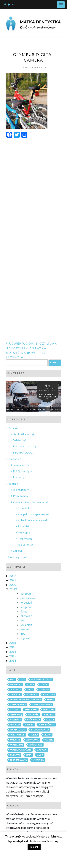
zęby (40, 754)
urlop (47, 734)
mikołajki (31, 709)
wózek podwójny (20, 749)
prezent (49, 714)
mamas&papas (18, 704)
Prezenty (18, 477)
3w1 (22, 679)
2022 (12, 575)
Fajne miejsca (21, 465)
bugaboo (16, 684)
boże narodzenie (41, 679)
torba (34, 734)
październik (27, 598)
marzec (25, 629)
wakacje (15, 739)
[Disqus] (33, 187)
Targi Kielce (17, 734)
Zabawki (18, 550)
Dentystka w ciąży (24, 434)
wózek (48, 739)
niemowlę (16, 714)
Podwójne (24, 532)
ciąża (30, 684)
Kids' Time (49, 694)
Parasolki (23, 526)
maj (22, 620)
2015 (12, 656)
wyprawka (32, 739)
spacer (29, 724)
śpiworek (38, 759)
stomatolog (17, 729)
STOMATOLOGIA (24, 452)
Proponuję (14, 458)
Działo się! (19, 440)
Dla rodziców (21, 489)
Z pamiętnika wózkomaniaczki (31, 502)
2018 (12, 642)
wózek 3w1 (35, 744)
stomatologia (40, 729)
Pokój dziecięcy (22, 471)
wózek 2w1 (16, 744)
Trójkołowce (25, 544)
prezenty (15, 719)
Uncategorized (17, 557)
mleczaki (48, 709)
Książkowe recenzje (25, 446)
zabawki (15, 754)
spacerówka (46, 724)
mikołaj (15, 709)
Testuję (13, 483)
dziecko (44, 689)
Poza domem (21, 495)
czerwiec (26, 616)
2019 (13, 589)
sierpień (25, 607)
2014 (12, 660)
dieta (30, 689)
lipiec (23, 611)
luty (22, 633)
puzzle (50, 719)
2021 (12, 580)
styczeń (25, 638)
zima (28, 754)
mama (50, 699)
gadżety (15, 694)
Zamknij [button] (34, 846)
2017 (12, 647)
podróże (33, 714)
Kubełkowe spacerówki (32, 520)
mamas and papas (42, 704)
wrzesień (26, 602)
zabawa (42, 749)
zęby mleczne (18, 759)
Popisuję (13, 428)
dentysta (15, 689)
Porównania (25, 538)
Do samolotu (25, 508)
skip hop (15, 724)
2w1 (12, 679)
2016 (12, 651)
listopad (25, 593)
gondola (32, 694)
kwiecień (26, 624)
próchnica (33, 719)
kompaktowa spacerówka (25, 699)
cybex (43, 684)
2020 (12, 584)
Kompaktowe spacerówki (33, 514)
